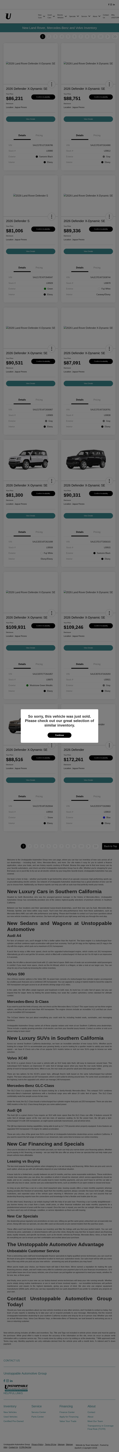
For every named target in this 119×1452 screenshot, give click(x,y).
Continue (59, 735)
